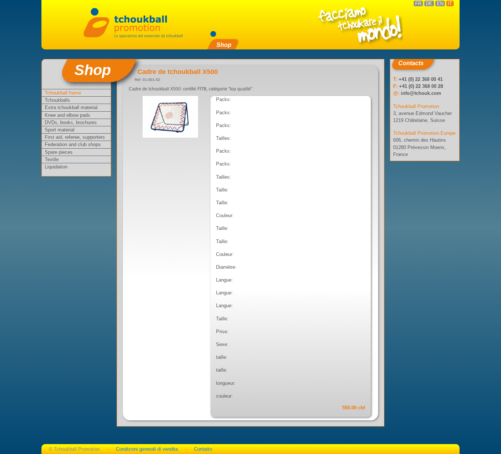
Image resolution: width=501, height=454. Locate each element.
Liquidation (56, 167)
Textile (52, 159)
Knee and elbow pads (67, 115)
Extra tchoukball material (71, 107)
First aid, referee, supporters (75, 137)
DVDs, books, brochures (71, 122)
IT (450, 3)
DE (429, 3)
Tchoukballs (57, 100)
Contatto (203, 449)
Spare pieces (59, 152)
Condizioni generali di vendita (147, 449)
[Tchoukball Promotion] (133, 22)
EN (440, 3)
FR (418, 3)
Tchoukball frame (63, 93)
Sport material (59, 130)
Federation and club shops (73, 144)
